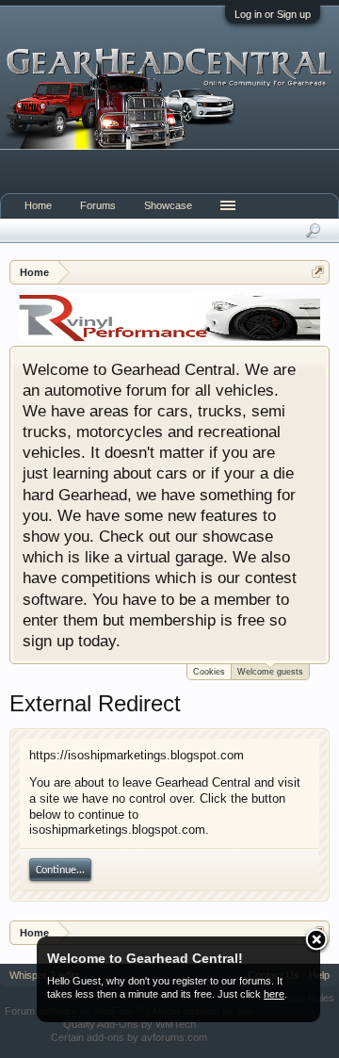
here (274, 994)
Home (38, 205)
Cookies (209, 671)
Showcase (168, 205)
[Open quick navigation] (318, 272)
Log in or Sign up (272, 14)
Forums (98, 205)
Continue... (60, 870)
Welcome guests (270, 671)
